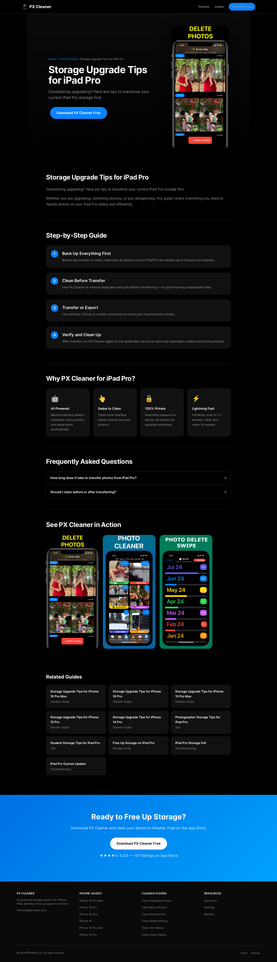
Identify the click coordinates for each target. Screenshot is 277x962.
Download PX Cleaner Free (79, 113)
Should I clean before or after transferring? (138, 492)
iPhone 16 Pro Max (91, 900)
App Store (210, 900)
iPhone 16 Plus (88, 914)
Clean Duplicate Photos (156, 900)
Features (204, 6)
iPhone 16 (85, 920)
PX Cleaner (36, 7)
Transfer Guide (68, 59)
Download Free (242, 6)
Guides (219, 6)
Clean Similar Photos (154, 920)
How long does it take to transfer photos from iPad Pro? (138, 477)
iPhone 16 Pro (88, 907)
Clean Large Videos (154, 934)
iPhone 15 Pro (88, 934)
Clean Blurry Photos (154, 907)
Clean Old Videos (152, 927)
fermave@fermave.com (31, 910)
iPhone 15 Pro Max (91, 927)
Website (209, 914)
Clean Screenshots (154, 914)
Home (52, 59)
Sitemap (209, 907)
